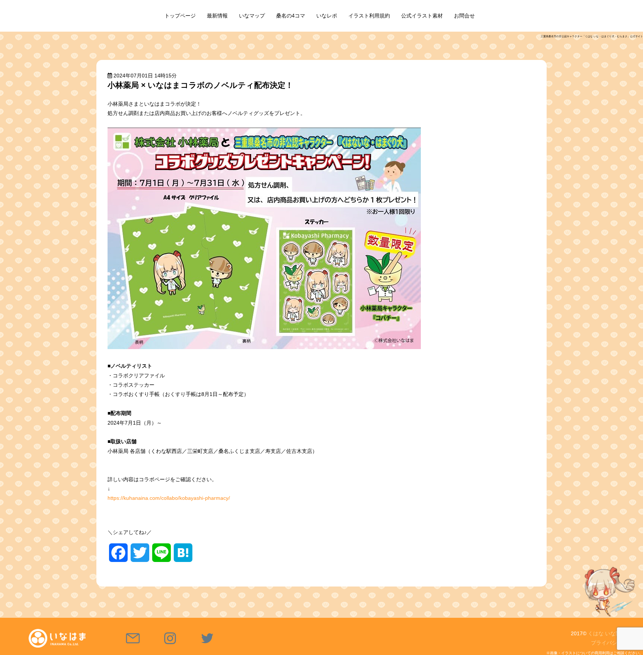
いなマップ (252, 16)
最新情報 (217, 16)
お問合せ (464, 16)
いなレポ (326, 16)
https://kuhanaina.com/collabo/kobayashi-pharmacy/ (169, 498)
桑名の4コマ (290, 16)
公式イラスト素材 (422, 16)
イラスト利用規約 (369, 16)
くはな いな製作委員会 (615, 633)
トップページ (180, 16)
